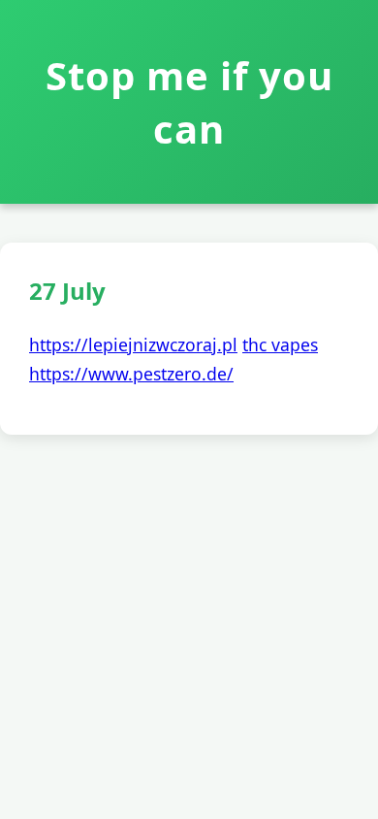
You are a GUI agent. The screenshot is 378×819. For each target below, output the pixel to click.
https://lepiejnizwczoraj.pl (133, 344)
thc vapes (280, 344)
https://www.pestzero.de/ (131, 373)
